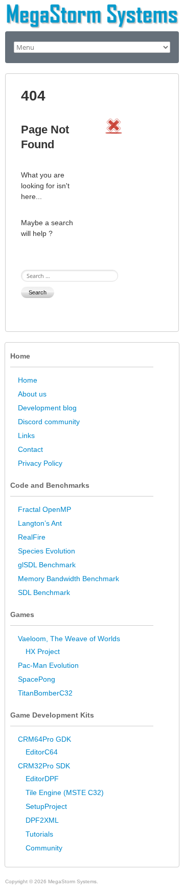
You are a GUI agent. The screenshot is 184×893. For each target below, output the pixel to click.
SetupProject (46, 806)
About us (32, 394)
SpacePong (36, 679)
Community (44, 848)
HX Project (43, 651)
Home (27, 380)
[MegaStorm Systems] (92, 8)
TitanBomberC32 (45, 693)
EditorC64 (42, 752)
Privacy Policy (40, 463)
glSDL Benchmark (47, 565)
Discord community (49, 422)
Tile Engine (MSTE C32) (65, 792)
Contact (30, 449)
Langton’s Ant (40, 523)
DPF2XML (42, 820)
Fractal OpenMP (44, 509)
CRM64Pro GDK (44, 739)
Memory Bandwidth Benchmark (68, 578)
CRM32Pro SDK (44, 766)
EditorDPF (42, 779)
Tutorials (39, 834)
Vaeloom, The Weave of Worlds (69, 638)
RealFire (31, 537)
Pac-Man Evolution (48, 665)
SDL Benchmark (44, 592)
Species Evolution (46, 551)
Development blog (47, 408)
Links (26, 435)
